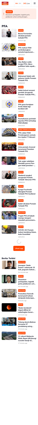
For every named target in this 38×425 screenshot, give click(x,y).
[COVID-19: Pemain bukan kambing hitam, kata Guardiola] (9, 229)
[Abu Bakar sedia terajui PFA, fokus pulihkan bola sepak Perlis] (9, 61)
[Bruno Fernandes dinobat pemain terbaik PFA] (9, 33)
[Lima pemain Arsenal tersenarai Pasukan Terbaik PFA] (9, 146)
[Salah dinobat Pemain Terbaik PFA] (9, 203)
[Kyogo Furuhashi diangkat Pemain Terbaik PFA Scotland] (9, 189)
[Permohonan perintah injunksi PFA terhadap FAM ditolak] (9, 118)
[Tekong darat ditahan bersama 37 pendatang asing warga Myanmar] (9, 321)
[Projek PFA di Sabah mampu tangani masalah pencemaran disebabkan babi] (9, 215)
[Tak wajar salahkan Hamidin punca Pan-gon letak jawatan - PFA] (9, 161)
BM (16, 3)
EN (20, 3)
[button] (3, 12)
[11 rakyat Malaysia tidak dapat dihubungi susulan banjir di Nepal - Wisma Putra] (9, 336)
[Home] (5, 3)
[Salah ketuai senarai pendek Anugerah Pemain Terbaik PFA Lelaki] (9, 90)
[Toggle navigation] (34, 3)
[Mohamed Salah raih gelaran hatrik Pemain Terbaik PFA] (9, 75)
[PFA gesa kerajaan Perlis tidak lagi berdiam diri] (9, 104)
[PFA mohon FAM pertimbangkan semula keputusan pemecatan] (9, 47)
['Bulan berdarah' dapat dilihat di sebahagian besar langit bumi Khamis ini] (9, 307)
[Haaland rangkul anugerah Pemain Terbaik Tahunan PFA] (9, 175)
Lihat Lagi (19, 248)
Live (28, 3)
